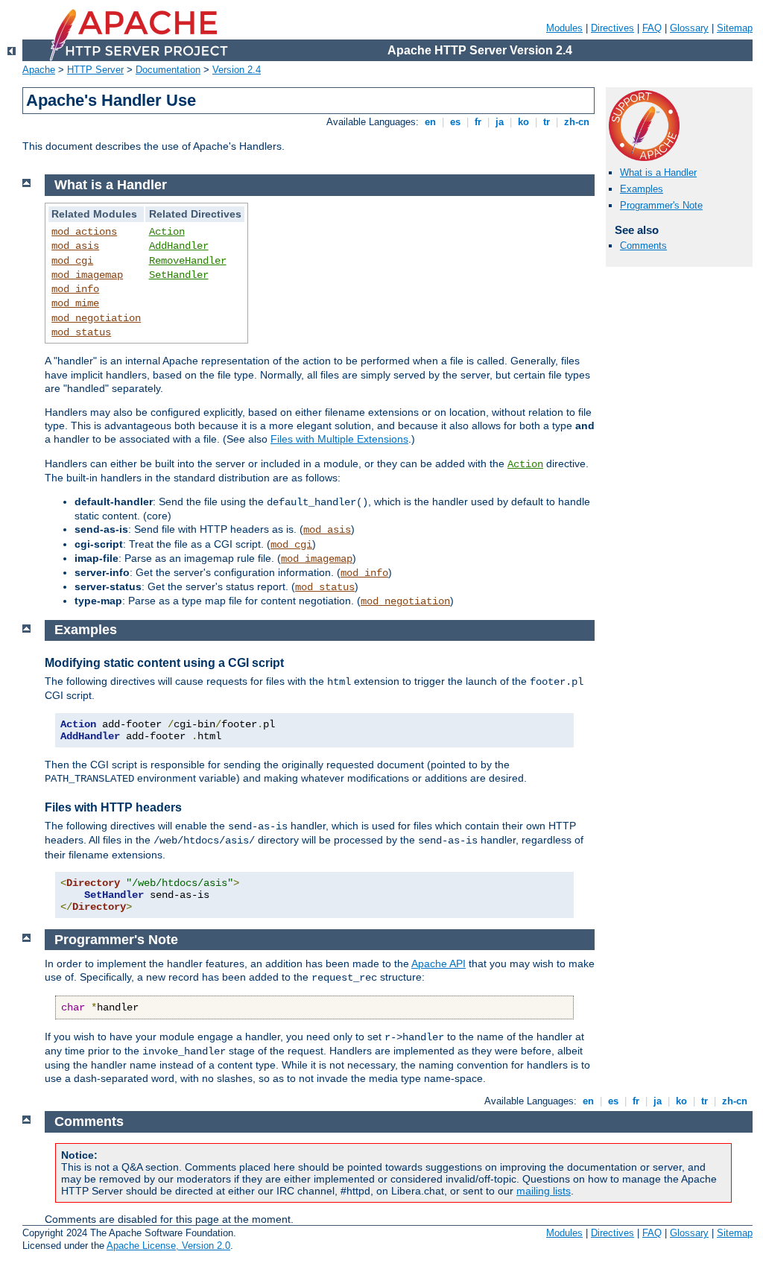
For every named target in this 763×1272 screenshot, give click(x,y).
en (430, 121)
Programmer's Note (661, 205)
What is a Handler (658, 172)
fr (478, 121)
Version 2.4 (236, 69)
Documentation (168, 69)
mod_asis (75, 246)
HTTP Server (95, 69)
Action (167, 232)
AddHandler (179, 246)
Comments (643, 245)
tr (546, 121)
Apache (38, 69)
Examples (641, 188)
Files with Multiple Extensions (339, 439)
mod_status (81, 332)
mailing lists (543, 1191)
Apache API (438, 963)
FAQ (652, 28)
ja (500, 121)
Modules (564, 28)
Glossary (689, 28)
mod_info (75, 289)
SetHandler (179, 275)
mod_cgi (72, 261)
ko (523, 121)
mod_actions (84, 232)
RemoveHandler (188, 261)
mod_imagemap (87, 275)
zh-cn (576, 121)
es (455, 121)
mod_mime (75, 303)
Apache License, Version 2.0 (168, 1245)
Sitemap (735, 28)
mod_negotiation (96, 318)
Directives (612, 28)
